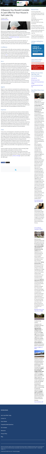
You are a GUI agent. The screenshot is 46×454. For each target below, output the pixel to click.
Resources (3, 430)
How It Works (4, 421)
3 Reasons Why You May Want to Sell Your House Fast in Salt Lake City (37, 32)
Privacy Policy (4, 433)
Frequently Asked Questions (7, 424)
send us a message (16, 155)
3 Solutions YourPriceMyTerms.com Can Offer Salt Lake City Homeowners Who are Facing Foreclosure (37, 20)
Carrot (18, 451)
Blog (2, 436)
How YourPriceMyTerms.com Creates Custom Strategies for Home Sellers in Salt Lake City (37, 36)
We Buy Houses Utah (35, 80)
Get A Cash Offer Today (6, 415)
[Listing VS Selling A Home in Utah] (37, 50)
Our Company (4, 427)
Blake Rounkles (5, 19)
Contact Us (3, 418)
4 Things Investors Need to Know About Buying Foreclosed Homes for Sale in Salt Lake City (37, 27)
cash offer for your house (14, 37)
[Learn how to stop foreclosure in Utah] (37, 66)
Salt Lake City (34, 78)
